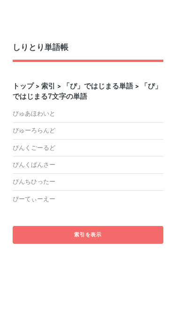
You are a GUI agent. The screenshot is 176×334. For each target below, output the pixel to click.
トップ (23, 85)
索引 (48, 85)
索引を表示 (88, 234)
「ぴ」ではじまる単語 (98, 85)
